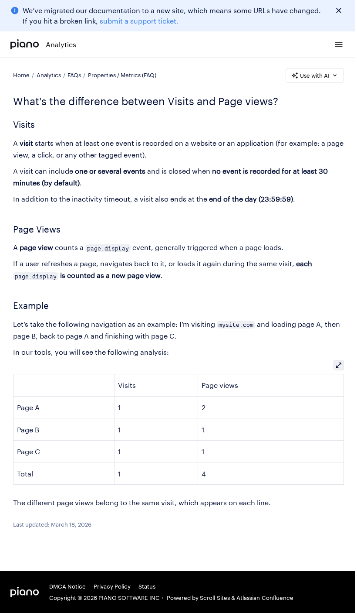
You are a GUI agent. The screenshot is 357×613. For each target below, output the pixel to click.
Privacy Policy (112, 586)
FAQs (74, 75)
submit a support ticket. (139, 21)
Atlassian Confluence (264, 597)
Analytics (61, 44)
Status (146, 586)
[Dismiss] (338, 10)
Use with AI (315, 75)
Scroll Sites (215, 597)
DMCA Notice (67, 586)
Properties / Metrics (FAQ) (122, 75)
